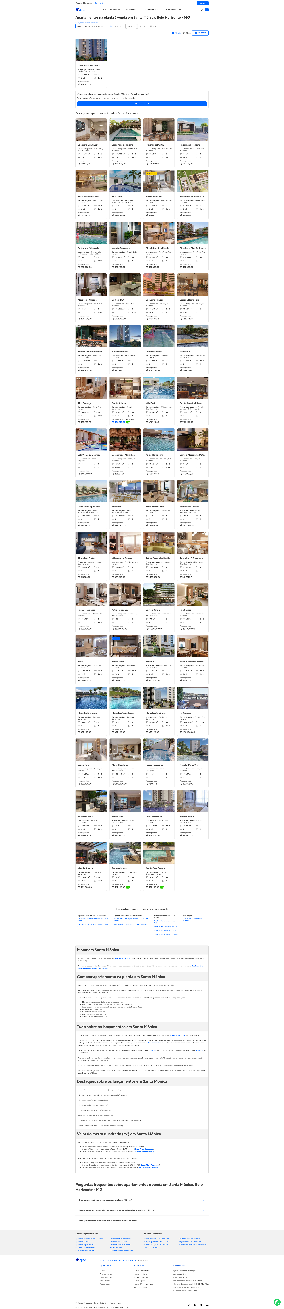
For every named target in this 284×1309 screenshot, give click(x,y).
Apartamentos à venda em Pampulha (166, 1080)
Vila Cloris (96, 1122)
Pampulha (82, 1122)
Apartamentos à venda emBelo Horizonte (192, 1073)
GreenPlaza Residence (144, 1302)
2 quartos (152, 1204)
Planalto (105, 1122)
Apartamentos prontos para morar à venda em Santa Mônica (131, 1073)
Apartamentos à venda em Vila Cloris (166, 1088)
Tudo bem (202, 3)
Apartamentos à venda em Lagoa (165, 1084)
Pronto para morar (177, 1189)
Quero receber (142, 104)
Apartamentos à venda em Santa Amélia (164, 1075)
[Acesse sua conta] (202, 9)
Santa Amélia (197, 1119)
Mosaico (178, 33)
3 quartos (199, 1204)
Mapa (188, 33)
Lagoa (88, 1122)
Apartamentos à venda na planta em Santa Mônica (130, 1078)
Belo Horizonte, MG (122, 1112)
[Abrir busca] (207, 9)
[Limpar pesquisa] (111, 26)
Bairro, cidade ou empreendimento (86, 23)
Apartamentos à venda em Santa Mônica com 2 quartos (92, 1073)
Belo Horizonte (154, 1196)
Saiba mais (99, 3)
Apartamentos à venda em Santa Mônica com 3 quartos (92, 1079)
